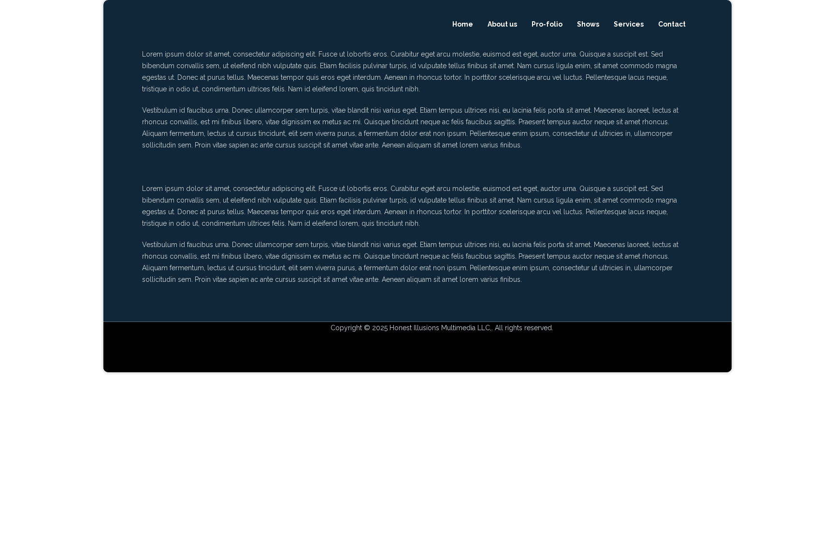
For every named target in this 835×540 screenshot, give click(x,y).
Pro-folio (547, 24)
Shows (588, 24)
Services (629, 24)
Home (462, 24)
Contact (672, 24)
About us (502, 24)
